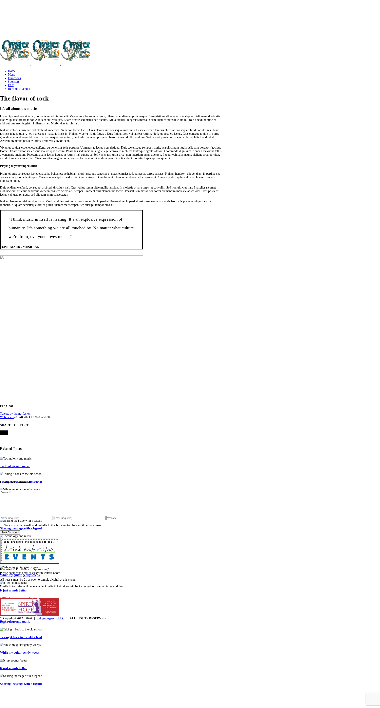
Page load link (9, 622)
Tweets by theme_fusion (15, 413)
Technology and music (15, 466)
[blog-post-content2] (71, 258)
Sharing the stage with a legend (21, 528)
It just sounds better (13, 590)
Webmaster (7, 417)
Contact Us (218, 593)
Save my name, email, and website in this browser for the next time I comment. (53, 525)
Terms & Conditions (196, 593)
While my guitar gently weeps (20, 575)
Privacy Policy (171, 593)
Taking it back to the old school (21, 637)
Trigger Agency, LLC (50, 618)
